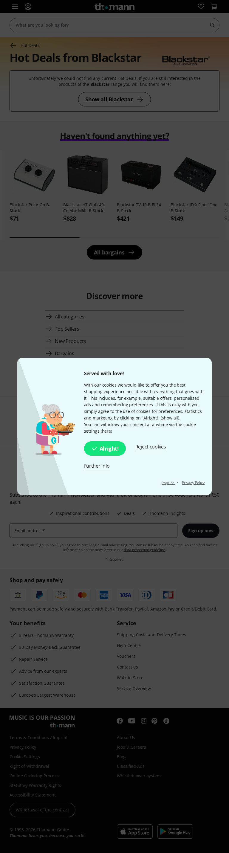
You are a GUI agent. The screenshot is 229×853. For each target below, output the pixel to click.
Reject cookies (150, 446)
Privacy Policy (193, 482)
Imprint (168, 482)
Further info (97, 466)
